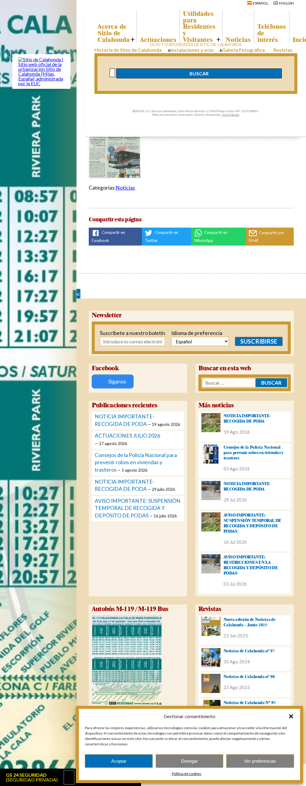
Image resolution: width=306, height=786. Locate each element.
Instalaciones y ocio (192, 50)
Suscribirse (258, 341)
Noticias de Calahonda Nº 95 (250, 702)
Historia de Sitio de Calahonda (128, 50)
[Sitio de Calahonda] (41, 83)
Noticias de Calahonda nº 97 (249, 651)
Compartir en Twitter (161, 236)
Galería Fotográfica (243, 50)
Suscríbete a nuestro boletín (123, 333)
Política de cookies (186, 773)
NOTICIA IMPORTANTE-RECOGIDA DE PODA (247, 418)
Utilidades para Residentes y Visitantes (199, 26)
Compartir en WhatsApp (210, 236)
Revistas (283, 50)
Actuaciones (158, 39)
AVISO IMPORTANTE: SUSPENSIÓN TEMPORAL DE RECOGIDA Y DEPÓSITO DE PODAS (137, 508)
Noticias (238, 39)
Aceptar (118, 761)
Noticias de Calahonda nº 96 (249, 676)
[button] (291, 716)
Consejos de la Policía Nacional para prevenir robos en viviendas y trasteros (136, 462)
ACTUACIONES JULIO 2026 (127, 435)
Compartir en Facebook (108, 236)
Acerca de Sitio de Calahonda (113, 33)
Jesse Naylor (230, 114)
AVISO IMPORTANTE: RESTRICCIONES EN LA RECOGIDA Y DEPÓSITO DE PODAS (251, 565)
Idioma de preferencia (191, 333)
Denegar (189, 761)
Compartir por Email (266, 236)
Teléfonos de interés (271, 33)
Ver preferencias (260, 761)
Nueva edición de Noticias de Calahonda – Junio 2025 (249, 622)
